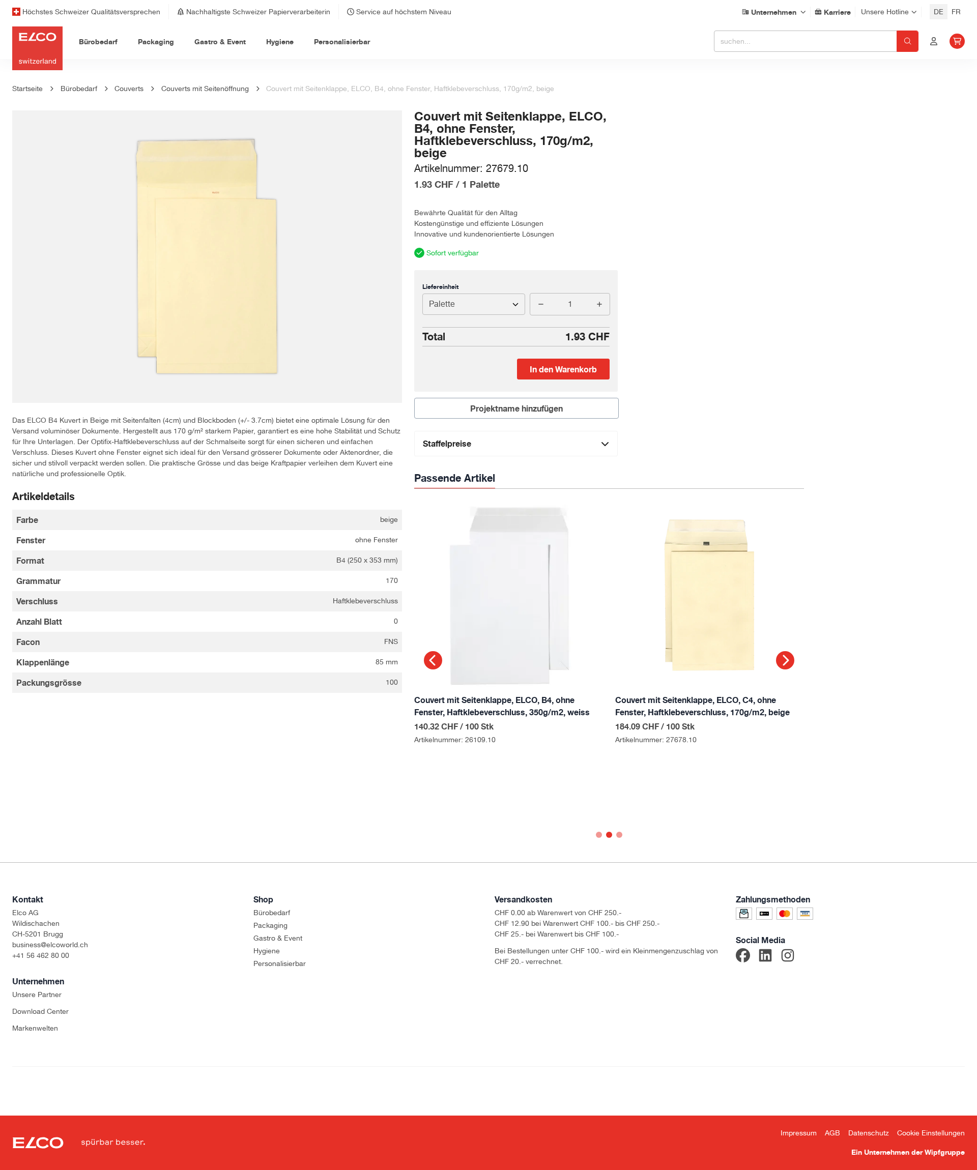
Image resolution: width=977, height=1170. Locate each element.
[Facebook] (743, 957)
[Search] (907, 41)
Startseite (27, 88)
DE (938, 12)
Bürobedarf (271, 913)
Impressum (799, 1133)
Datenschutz (868, 1133)
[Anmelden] (933, 41)
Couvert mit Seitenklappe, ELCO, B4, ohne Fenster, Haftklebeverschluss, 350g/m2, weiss (502, 706)
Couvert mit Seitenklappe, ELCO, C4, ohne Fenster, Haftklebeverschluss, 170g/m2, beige (702, 706)
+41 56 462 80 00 (40, 955)
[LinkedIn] (765, 957)
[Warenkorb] (957, 41)
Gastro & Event (277, 938)
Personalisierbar (279, 963)
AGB (832, 1133)
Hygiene (266, 951)
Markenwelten (35, 1028)
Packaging (270, 925)
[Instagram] (788, 957)
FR (956, 12)
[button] (433, 660)
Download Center (40, 1011)
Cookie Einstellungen (931, 1133)
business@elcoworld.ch (50, 945)
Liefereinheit (440, 286)
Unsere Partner (37, 994)
